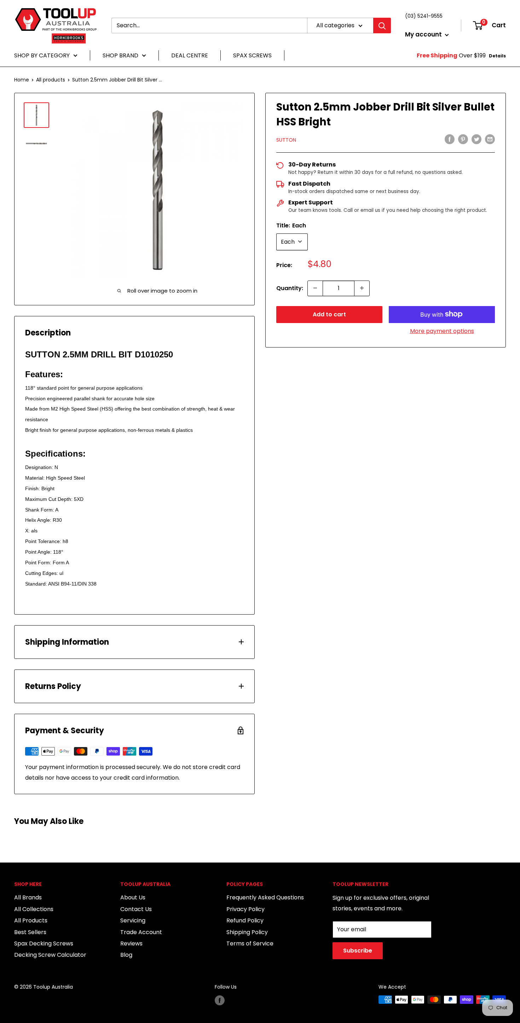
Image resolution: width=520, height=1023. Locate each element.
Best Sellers (30, 932)
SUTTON (286, 139)
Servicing (132, 920)
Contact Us (136, 909)
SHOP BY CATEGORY (42, 55)
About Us (132, 897)
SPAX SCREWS (252, 55)
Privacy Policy (245, 909)
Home (21, 79)
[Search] (382, 25)
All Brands (28, 897)
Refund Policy (245, 920)
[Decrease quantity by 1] (315, 288)
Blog (126, 955)
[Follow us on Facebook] (220, 1000)
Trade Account (141, 932)
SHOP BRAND (120, 55)
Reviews (131, 943)
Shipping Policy (247, 932)
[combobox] (209, 25)
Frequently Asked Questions (265, 897)
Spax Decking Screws (43, 943)
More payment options (442, 331)
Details (497, 56)
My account (424, 34)
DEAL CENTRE (189, 55)
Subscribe (357, 950)
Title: (291, 225)
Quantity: (289, 288)
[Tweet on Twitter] (476, 139)
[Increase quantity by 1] (361, 288)
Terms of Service (249, 943)
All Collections (33, 909)
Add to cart (329, 314)
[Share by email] (490, 139)
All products (50, 79)
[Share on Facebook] (450, 139)
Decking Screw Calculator (50, 955)
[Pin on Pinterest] (463, 139)
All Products (30, 920)
